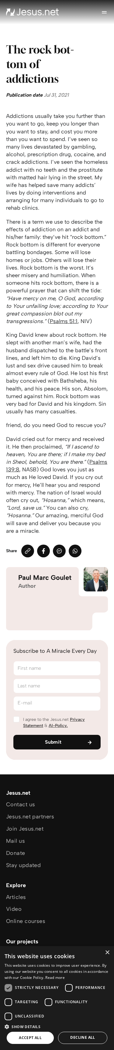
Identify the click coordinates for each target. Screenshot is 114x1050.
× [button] (107, 952)
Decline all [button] (82, 1037)
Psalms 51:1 (64, 321)
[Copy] (27, 551)
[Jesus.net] (32, 12)
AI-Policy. (58, 725)
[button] (57, 1026)
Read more (55, 977)
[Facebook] (43, 551)
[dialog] (57, 998)
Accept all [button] (30, 1037)
